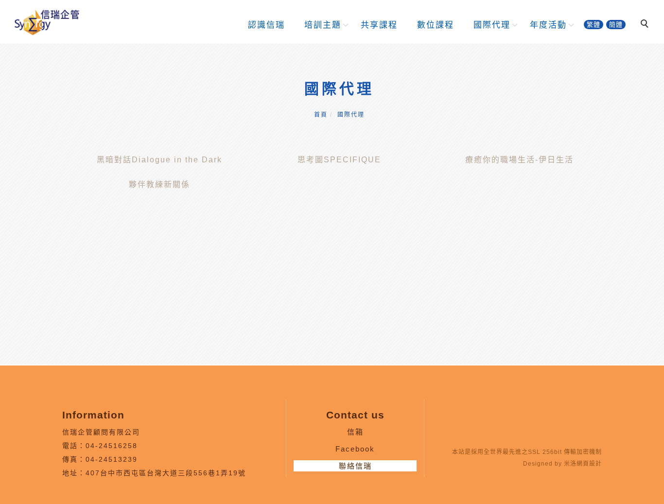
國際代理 (491, 25)
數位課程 (435, 25)
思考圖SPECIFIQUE (339, 160)
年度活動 (548, 25)
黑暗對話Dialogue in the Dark (159, 160)
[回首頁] (46, 21)
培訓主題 (322, 25)
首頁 (321, 114)
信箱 (355, 432)
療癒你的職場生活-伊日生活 (519, 160)
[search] (646, 24)
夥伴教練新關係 (159, 184)
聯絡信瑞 (355, 466)
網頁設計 (589, 463)
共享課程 (379, 25)
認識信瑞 (266, 25)
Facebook (355, 449)
